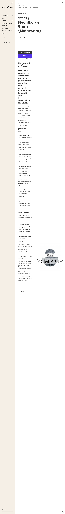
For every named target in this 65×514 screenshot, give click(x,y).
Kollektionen (21, 5)
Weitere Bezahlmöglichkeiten (25, 58)
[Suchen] (12, 509)
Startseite (21, 4)
